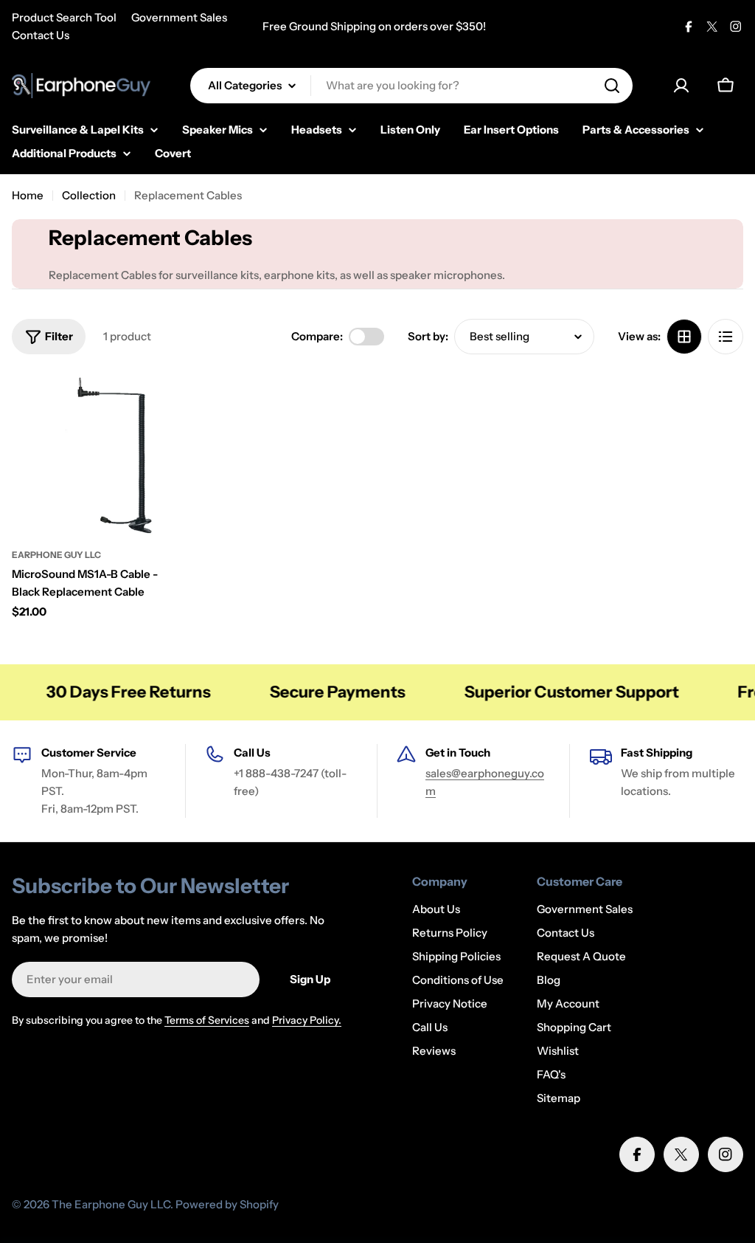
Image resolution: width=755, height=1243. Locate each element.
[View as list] (725, 336)
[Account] (681, 85)
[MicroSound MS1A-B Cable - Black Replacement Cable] (95, 455)
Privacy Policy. (306, 1020)
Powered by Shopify (227, 1204)
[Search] (612, 85)
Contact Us (40, 35)
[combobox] (411, 85)
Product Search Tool (64, 17)
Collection (89, 195)
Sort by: (428, 336)
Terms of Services (206, 1020)
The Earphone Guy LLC (111, 1204)
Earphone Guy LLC (56, 554)
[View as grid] (684, 336)
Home (28, 195)
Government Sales (179, 17)
